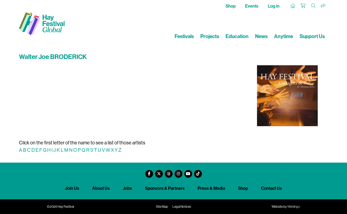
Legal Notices (181, 207)
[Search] (313, 6)
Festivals (184, 36)
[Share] (323, 6)
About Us (101, 188)
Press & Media (211, 188)
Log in (273, 6)
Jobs (127, 188)
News (261, 36)
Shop (231, 6)
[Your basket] (303, 6)
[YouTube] (188, 172)
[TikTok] (198, 172)
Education (237, 36)
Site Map (162, 207)
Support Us (312, 36)
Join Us (72, 188)
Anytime (283, 36)
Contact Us (271, 188)
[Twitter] (159, 172)
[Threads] (169, 172)
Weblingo (293, 207)
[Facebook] (149, 172)
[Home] (293, 6)
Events (251, 6)
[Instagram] (178, 172)
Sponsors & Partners (165, 188)
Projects (209, 36)
